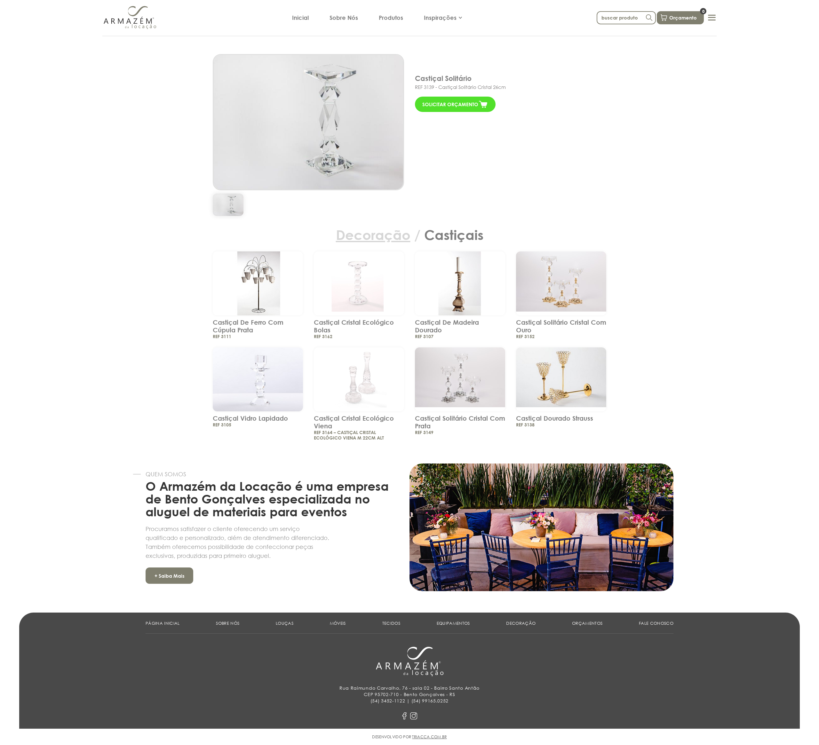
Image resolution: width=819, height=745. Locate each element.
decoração (521, 623)
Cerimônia (440, 31)
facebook (404, 715)
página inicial (163, 623)
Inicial (300, 17)
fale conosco (656, 623)
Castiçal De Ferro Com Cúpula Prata (248, 326)
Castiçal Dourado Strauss (554, 418)
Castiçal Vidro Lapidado (250, 418)
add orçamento (258, 279)
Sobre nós (227, 623)
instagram (413, 715)
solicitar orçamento (450, 104)
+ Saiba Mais (170, 576)
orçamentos (587, 623)
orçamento (686, 16)
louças (284, 623)
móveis (338, 623)
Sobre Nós (344, 17)
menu (712, 17)
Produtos (391, 17)
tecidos (391, 623)
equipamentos (453, 623)
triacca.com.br (429, 736)
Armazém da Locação (129, 17)
